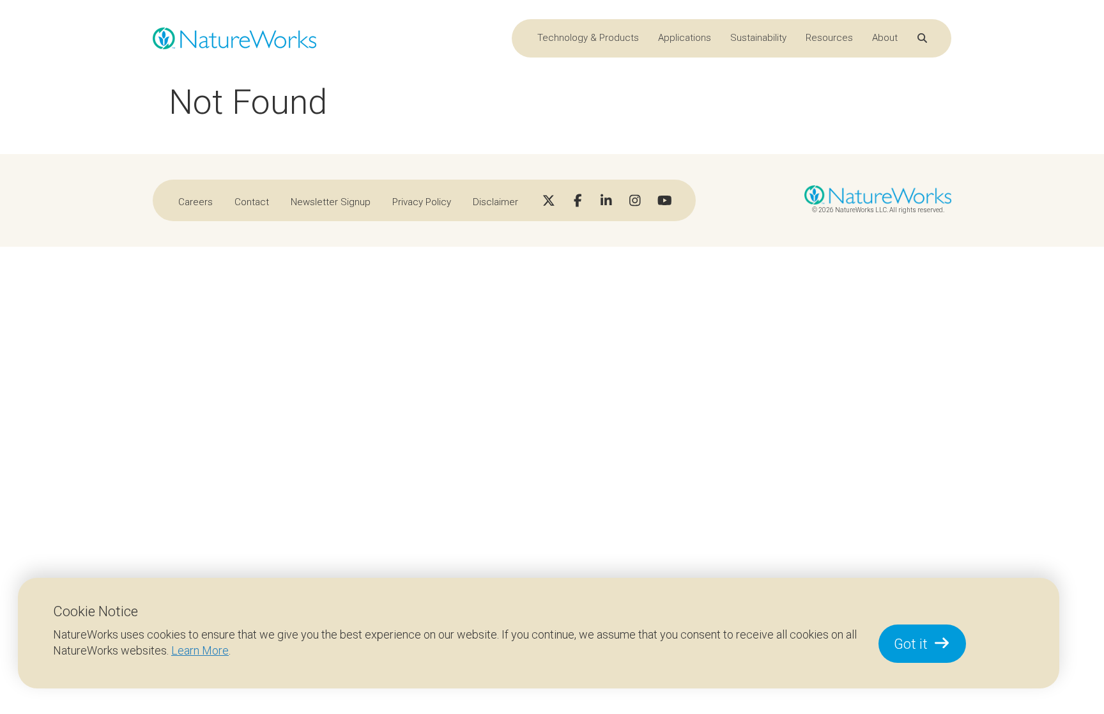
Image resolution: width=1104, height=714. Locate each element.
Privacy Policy (421, 202)
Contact (251, 202)
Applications (684, 37)
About (885, 37)
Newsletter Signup (331, 202)
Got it (911, 644)
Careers (195, 202)
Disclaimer (495, 202)
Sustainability (758, 37)
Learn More (200, 650)
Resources (829, 37)
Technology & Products (588, 37)
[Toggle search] (922, 39)
